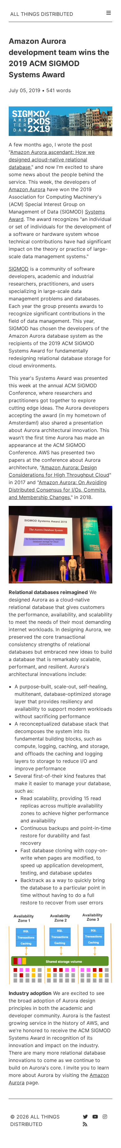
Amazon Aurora (27, 189)
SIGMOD (19, 269)
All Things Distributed (41, 14)
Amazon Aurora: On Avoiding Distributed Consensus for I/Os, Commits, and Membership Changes (58, 489)
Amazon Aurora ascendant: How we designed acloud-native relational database (52, 159)
